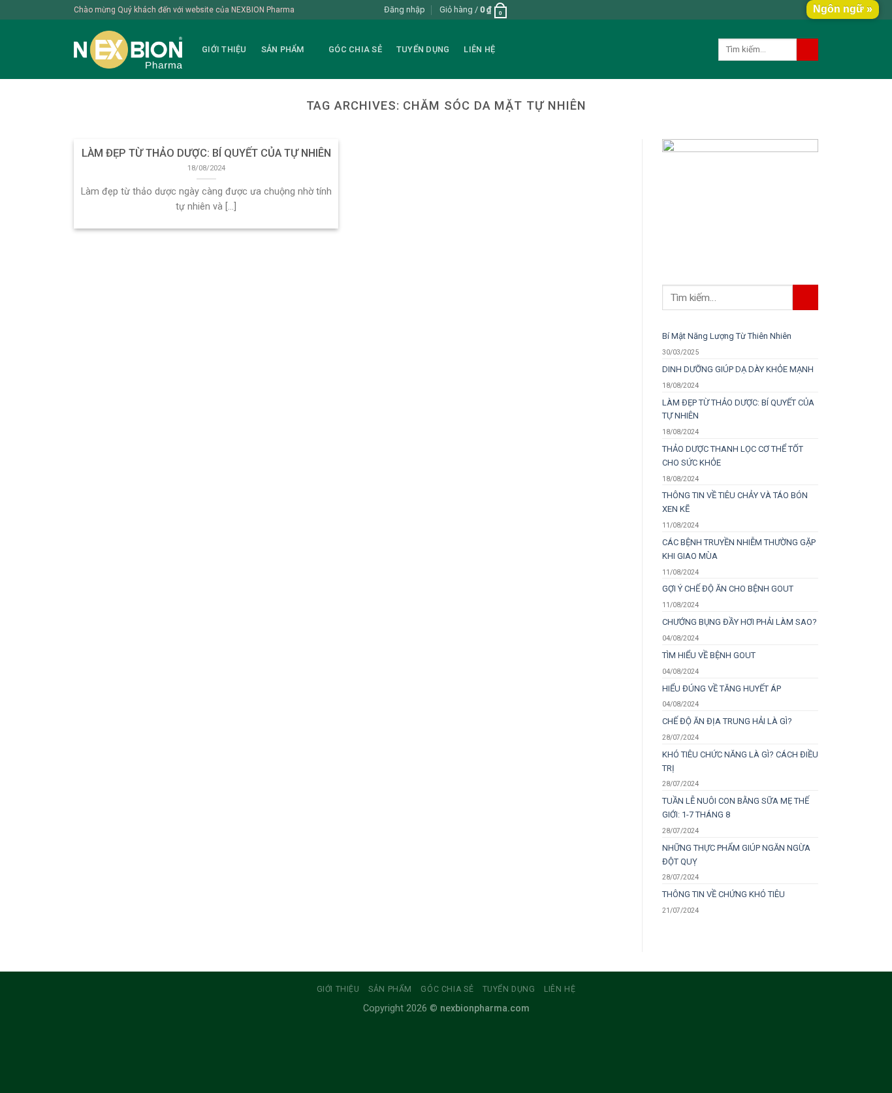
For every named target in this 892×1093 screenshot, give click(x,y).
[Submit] (807, 50)
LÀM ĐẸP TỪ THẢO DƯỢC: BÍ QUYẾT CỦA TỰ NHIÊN (738, 409)
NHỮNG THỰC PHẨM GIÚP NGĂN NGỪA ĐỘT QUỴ (736, 854)
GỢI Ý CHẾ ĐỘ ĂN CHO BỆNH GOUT (727, 589)
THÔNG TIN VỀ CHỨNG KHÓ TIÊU (723, 894)
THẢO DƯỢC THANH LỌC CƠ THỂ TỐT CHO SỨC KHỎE (732, 455)
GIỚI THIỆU (224, 49)
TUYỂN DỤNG (423, 49)
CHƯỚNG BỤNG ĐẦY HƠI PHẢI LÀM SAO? (739, 622)
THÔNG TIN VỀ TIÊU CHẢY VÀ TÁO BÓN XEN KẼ (735, 502)
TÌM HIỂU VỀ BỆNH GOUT (709, 655)
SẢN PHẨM (282, 49)
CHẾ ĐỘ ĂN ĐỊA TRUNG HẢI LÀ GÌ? (727, 721)
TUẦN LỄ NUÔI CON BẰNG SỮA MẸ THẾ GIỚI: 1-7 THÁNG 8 (735, 807)
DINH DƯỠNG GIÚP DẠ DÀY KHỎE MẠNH (738, 369)
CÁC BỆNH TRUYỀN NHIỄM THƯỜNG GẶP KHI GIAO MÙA (739, 549)
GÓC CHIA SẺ (355, 49)
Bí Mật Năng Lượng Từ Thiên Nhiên (726, 336)
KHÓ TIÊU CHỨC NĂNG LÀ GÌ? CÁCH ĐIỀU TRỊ (740, 761)
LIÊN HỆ (479, 49)
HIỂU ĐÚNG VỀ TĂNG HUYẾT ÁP (721, 688)
